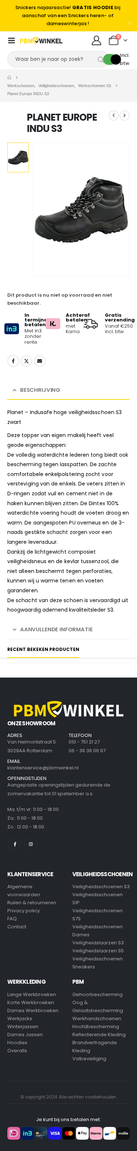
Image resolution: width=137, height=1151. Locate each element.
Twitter (26, 361)
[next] (124, 115)
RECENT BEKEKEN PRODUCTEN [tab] (43, 649)
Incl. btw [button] (125, 59)
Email (40, 361)
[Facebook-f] (15, 844)
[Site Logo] (41, 40)
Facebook (13, 361)
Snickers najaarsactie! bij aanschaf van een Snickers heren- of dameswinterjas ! (67, 15)
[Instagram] (31, 844)
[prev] (114, 115)
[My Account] (96, 40)
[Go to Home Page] (9, 78)
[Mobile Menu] (11, 40)
